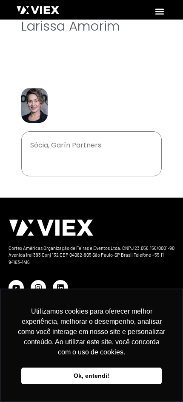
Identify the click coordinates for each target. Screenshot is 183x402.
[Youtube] (16, 287)
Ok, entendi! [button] (91, 375)
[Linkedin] (60, 287)
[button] (159, 11)
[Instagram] (38, 287)
